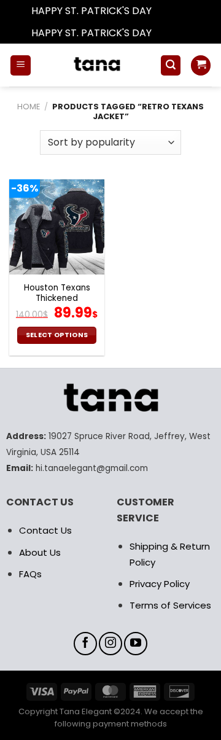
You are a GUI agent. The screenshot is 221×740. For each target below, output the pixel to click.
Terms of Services (170, 605)
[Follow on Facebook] (85, 643)
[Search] (170, 65)
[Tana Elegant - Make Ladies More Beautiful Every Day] (95, 65)
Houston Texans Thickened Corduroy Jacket (57, 298)
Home (28, 106)
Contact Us (45, 530)
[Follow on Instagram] (110, 643)
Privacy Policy (160, 583)
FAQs (30, 573)
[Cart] (201, 65)
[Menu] (20, 65)
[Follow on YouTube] (135, 643)
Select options (57, 335)
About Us (40, 552)
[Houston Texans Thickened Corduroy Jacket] (56, 227)
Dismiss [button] (172, 11)
